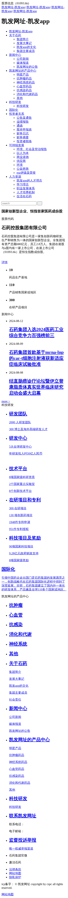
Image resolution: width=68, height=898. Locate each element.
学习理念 (23, 184)
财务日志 (23, 133)
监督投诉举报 (22, 840)
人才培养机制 (26, 192)
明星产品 (23, 74)
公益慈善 (23, 168)
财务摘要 (23, 137)
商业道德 (23, 157)
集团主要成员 (26, 51)
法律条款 (15, 869)
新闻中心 (15, 54)
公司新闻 (23, 58)
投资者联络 (24, 141)
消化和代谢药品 (27, 94)
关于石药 (15, 35)
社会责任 (15, 699)
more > (6, 401)
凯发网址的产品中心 (22, 70)
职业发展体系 (26, 188)
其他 (20, 98)
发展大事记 (24, 43)
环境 (20, 164)
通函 (20, 125)
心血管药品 (24, 86)
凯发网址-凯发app (13, 7)
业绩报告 (23, 121)
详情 (5, 262)
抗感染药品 (24, 90)
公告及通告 (24, 117)
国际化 (13, 109)
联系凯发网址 (22, 815)
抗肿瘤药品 (24, 78)
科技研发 (15, 102)
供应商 (21, 160)
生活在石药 (24, 196)
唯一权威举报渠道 (21, 848)
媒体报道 (23, 62)
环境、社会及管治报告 (32, 149)
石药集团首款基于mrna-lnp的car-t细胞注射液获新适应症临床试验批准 (36, 358)
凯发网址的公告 (27, 66)
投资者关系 (16, 113)
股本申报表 (24, 129)
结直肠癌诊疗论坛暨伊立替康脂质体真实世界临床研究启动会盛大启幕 (36, 387)
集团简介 (23, 39)
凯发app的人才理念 (29, 180)
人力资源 (15, 176)
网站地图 (15, 873)
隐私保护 (15, 877)
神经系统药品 (26, 82)
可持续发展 (16, 145)
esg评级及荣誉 (26, 172)
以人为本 (23, 153)
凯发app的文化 (26, 47)
